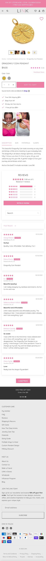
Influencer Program (9, 478)
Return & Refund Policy (10, 557)
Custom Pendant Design (10, 445)
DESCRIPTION (7, 143)
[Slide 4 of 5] (28, 52)
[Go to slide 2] (22, 396)
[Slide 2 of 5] (17, 52)
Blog (3, 482)
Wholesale (5, 475)
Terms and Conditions (10, 554)
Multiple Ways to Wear (10, 442)
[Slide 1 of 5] (11, 52)
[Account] (39, 10)
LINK (25, 549)
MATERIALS (26, 143)
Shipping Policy (36, 554)
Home (4, 59)
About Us (5, 461)
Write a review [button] (23, 203)
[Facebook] (3, 528)
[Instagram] (7, 528)
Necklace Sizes (39, 72)
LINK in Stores (7, 472)
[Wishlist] (35, 10)
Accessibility (39, 557)
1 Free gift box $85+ (11, 107)
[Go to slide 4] (25, 396)
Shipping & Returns (9, 421)
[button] (37, 68)
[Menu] (2, 10)
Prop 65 (22, 557)
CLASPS (36, 143)
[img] (8, 235)
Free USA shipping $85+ (13, 97)
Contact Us (6, 465)
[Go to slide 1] (20, 396)
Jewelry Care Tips (8, 432)
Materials (5, 435)
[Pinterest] (11, 528)
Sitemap (30, 557)
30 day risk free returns (13, 104)
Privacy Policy (24, 554)
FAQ (3, 414)
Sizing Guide (6, 439)
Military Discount (8, 449)
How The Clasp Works (10, 428)
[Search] (7, 10)
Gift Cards (5, 425)
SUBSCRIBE (23, 515)
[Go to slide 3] (23, 396)
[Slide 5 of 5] (34, 52)
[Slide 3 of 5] (23, 52)
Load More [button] (23, 381)
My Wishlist (6, 411)
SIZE (16, 143)
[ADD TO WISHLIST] (41, 19)
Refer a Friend (7, 468)
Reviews (5, 418)
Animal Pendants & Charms (16, 59)
